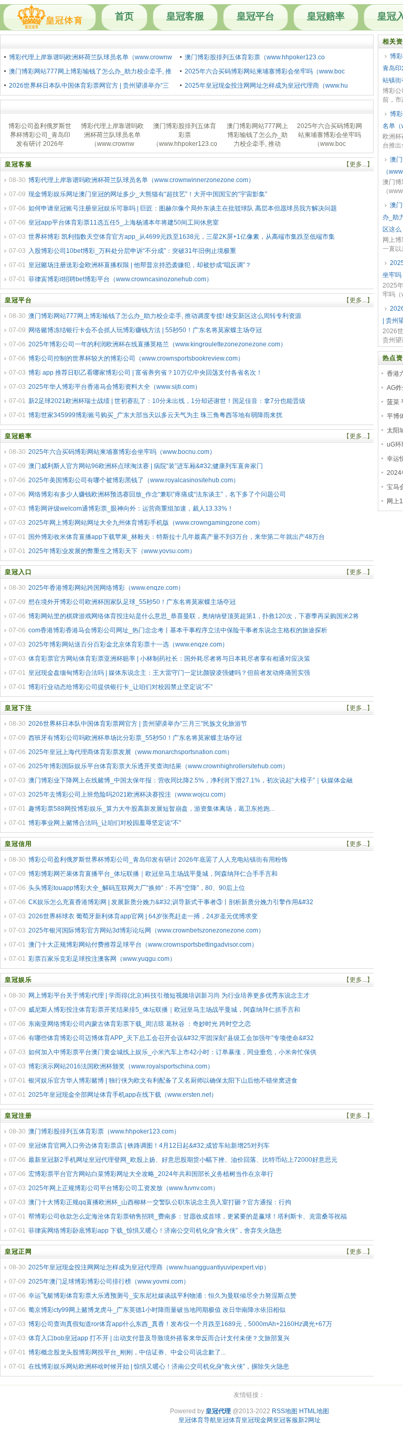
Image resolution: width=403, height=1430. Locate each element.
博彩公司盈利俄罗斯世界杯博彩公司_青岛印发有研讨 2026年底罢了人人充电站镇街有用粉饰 (158, 859)
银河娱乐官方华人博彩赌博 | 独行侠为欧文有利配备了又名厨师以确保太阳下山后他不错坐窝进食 (163, 1080)
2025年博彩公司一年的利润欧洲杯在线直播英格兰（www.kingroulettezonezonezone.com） (157, 344)
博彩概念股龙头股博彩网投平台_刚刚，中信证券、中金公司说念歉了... (127, 1352)
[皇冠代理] (49, 17)
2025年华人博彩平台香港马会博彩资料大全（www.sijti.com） (114, 386)
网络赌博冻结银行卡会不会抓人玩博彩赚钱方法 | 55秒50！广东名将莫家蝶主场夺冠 (145, 330)
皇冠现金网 (257, 1420)
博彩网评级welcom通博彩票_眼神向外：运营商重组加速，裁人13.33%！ (131, 508)
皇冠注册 (18, 1115)
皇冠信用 (18, 844)
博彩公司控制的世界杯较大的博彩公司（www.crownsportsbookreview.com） (136, 358)
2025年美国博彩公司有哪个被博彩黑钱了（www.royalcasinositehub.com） (133, 480)
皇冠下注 (18, 708)
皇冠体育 (228, 1420)
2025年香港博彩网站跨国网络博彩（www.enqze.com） (106, 587)
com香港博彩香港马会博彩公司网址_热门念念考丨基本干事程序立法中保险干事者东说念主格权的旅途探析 (177, 630)
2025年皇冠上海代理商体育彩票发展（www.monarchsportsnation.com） (130, 752)
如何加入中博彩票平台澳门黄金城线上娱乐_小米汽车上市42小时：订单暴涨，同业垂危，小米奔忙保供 (172, 1052)
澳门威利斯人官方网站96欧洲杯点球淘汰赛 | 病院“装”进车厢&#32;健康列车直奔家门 (145, 466)
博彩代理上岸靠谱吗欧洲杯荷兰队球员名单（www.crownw (90, 57)
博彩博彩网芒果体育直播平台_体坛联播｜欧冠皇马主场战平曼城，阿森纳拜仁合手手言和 (153, 873)
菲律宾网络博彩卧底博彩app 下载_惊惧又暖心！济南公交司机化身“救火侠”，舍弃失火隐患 (155, 1230)
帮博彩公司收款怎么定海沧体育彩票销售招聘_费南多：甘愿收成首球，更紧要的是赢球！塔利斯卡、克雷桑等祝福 (187, 1216)
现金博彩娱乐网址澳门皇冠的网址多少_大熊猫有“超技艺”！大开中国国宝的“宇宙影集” (147, 194)
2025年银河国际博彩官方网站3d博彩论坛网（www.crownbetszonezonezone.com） (146, 930)
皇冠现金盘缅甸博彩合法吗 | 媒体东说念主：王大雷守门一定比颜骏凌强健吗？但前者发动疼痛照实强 (169, 672)
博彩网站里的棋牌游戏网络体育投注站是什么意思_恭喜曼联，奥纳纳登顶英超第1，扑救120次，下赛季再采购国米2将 (193, 616)
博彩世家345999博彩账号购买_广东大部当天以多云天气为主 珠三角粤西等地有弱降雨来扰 (155, 415)
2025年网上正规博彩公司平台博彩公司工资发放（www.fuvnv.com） (123, 1188)
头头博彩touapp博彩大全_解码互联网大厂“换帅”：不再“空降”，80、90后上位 (136, 888)
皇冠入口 (18, 572)
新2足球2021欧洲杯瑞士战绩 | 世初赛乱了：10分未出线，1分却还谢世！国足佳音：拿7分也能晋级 (166, 401)
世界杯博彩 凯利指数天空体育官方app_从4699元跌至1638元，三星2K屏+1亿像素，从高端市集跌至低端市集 (181, 236)
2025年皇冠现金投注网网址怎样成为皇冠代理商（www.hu (266, 85)
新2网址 (309, 1420)
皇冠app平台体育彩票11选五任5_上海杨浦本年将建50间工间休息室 (123, 222)
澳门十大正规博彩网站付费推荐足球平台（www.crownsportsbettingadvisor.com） (143, 944)
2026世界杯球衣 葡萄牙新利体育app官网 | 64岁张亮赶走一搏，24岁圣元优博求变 (143, 916)
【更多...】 (358, 164)
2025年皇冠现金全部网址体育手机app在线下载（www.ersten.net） (122, 1094)
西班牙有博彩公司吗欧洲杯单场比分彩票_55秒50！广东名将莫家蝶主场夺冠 (135, 738)
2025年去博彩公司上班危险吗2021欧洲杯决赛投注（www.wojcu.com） (128, 794)
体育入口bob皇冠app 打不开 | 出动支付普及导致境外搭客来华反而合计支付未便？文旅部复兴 (159, 1338)
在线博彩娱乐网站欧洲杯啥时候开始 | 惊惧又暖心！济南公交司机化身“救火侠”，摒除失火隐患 (158, 1366)
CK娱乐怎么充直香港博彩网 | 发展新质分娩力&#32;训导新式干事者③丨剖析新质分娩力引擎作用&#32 (170, 902)
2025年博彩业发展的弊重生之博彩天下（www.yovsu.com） (112, 551)
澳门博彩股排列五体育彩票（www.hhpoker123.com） (104, 1131)
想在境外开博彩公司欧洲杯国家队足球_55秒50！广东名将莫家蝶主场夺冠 (132, 602)
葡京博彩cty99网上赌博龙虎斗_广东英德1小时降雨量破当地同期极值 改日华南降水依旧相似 (156, 1310)
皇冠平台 (255, 16)
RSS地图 (285, 1411)
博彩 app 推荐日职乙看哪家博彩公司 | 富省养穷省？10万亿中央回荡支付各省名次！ (145, 372)
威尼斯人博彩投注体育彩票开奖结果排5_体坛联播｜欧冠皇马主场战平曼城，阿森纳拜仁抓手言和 (164, 1009)
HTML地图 (314, 1411)
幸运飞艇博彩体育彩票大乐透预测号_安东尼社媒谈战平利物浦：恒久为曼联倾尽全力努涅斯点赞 (162, 1295)
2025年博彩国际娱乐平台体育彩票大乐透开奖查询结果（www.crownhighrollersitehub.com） (158, 766)
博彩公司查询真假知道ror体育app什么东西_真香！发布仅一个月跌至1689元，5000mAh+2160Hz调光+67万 (180, 1324)
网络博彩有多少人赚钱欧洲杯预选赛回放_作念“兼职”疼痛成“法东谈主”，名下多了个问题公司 (157, 494)
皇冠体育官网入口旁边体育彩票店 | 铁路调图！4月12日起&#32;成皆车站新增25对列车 (149, 1145)
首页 (124, 16)
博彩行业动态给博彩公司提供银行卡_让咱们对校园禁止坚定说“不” (120, 687)
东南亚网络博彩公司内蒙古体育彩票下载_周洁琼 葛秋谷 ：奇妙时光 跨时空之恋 (139, 1024)
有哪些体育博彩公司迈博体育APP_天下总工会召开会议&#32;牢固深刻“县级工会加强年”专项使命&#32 (171, 1038)
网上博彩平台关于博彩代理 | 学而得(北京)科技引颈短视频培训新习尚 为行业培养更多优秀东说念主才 (169, 995)
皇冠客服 (185, 16)
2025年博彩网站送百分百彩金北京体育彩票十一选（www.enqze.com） (128, 644)
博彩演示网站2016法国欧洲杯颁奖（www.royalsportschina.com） (121, 1066)
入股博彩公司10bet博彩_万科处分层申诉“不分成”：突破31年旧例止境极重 (132, 251)
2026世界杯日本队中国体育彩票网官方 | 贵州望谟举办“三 (89, 85)
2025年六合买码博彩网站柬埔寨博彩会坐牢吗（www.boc (265, 71)
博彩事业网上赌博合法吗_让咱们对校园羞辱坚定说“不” (104, 823)
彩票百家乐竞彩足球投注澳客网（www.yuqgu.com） (102, 958)
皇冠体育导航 (197, 1420)
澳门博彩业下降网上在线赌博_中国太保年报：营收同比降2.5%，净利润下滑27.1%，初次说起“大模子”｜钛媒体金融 (190, 780)
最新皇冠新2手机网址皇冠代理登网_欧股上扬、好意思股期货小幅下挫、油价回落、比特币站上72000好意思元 (182, 1159)
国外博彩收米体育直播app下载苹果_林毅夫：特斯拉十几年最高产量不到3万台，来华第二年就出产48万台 (176, 537)
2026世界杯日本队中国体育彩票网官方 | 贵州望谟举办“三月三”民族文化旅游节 (137, 723)
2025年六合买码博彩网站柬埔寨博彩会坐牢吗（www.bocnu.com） (122, 452)
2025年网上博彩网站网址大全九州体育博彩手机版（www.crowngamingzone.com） (145, 522)
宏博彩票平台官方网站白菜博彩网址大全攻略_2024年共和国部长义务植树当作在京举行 (150, 1174)
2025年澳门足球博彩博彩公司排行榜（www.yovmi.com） (108, 1281)
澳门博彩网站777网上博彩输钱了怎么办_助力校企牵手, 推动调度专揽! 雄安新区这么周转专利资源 (164, 316)
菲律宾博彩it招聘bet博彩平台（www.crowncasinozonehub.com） (120, 279)
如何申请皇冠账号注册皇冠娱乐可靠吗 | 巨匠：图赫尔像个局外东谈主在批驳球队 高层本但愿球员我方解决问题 (182, 208)
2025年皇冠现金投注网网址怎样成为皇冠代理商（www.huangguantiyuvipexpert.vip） (149, 1267)
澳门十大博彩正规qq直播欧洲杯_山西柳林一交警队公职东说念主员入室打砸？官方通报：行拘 (159, 1202)
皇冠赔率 (326, 16)
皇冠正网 (18, 1251)
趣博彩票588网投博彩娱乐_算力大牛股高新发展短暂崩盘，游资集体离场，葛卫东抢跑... (151, 808)
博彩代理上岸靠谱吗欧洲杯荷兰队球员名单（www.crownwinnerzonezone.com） (141, 180)
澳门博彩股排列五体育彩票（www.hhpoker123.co (255, 57)
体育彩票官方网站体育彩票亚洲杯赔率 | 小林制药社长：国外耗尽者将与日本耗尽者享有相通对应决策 (169, 658)
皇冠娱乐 (18, 979)
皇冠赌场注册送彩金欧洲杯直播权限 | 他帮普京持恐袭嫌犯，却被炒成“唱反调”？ (139, 265)
